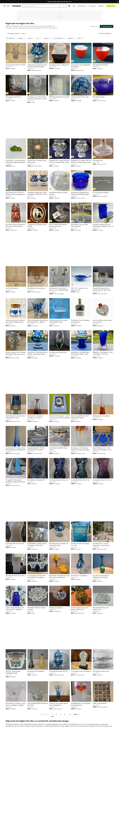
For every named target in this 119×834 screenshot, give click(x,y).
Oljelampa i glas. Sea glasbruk (101, 416)
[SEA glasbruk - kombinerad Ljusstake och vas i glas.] (37, 404)
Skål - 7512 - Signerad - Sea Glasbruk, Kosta (79, 289)
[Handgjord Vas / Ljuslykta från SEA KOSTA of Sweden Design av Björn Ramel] (59, 148)
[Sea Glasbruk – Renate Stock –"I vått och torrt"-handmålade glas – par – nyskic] (59, 276)
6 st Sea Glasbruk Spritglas (101, 192)
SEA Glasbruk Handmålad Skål (36, 480)
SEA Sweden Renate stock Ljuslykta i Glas (100, 608)
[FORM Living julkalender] (103, 691)
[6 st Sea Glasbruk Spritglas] (103, 181)
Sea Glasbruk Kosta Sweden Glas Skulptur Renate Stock (15, 416)
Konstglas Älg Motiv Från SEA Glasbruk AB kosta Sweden (36, 448)
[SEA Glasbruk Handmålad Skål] (37, 468)
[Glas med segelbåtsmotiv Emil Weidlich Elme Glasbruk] (81, 404)
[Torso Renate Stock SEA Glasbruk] (81, 659)
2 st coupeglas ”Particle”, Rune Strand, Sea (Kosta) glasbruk (36, 576)
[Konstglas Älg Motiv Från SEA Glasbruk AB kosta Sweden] (37, 436)
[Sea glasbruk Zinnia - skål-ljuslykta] (59, 53)
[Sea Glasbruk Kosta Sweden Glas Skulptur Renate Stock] (16, 404)
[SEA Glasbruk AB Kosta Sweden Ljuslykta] (59, 181)
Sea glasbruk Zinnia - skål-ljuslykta (59, 65)
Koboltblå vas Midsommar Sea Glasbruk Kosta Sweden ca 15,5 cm (103, 225)
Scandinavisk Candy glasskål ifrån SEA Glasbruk (80, 65)
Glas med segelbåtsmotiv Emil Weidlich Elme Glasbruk (79, 416)
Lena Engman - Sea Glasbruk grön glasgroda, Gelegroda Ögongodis (15, 161)
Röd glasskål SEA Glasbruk (100, 65)
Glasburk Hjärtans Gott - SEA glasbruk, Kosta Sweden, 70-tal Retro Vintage (102, 449)
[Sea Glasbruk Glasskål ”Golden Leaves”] (59, 436)
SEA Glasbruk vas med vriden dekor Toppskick (79, 225)
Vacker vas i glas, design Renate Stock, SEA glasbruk (58, 704)
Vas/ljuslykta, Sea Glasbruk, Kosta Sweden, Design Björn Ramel (37, 65)
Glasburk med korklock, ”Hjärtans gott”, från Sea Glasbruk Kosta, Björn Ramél (15, 321)
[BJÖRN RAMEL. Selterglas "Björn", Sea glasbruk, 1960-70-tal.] (37, 532)
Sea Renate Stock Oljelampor (36, 671)
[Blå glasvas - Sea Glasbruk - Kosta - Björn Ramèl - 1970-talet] (103, 340)
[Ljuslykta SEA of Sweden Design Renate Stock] (37, 148)
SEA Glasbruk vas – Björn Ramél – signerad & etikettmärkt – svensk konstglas (37, 98)
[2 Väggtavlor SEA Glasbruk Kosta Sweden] (37, 213)
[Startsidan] (16, 5)
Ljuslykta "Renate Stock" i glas (80, 97)
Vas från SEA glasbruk (12, 288)
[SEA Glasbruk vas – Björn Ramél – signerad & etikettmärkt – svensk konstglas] (37, 85)
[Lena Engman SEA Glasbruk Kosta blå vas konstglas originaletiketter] (16, 436)
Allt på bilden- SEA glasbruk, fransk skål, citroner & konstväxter (59, 576)
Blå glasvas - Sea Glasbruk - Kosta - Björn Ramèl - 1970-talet (103, 353)
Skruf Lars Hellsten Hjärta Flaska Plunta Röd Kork (102, 321)
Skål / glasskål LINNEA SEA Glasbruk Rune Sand (37, 704)
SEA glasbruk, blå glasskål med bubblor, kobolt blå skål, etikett (80, 193)
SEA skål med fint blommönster (36, 288)
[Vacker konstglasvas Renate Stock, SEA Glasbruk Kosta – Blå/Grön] (37, 308)
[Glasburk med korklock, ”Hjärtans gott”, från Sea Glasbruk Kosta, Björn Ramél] (16, 308)
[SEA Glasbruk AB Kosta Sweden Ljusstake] (37, 596)
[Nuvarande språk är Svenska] (69, 5)
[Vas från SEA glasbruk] (16, 276)
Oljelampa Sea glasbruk (56, 607)
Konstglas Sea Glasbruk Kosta (58, 352)
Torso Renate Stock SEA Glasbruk (81, 671)
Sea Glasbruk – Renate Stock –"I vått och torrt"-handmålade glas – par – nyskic (59, 289)
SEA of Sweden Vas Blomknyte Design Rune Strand (58, 225)
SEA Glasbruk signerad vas (13, 97)
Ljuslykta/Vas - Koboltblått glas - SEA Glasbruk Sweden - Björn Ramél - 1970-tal (80, 353)
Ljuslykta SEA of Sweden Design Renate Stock (36, 161)
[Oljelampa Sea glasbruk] (59, 596)
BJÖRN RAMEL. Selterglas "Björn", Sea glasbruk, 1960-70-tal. (37, 544)
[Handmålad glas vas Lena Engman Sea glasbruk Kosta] (81, 691)
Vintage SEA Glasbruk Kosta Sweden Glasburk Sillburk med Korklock (101, 289)
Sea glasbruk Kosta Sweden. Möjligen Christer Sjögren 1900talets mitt (101, 576)
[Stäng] (117, 2)
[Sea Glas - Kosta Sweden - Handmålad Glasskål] (16, 659)
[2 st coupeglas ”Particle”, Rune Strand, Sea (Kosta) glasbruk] (37, 564)
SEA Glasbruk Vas (98, 160)
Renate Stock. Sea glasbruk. (79, 575)
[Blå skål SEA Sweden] (103, 85)
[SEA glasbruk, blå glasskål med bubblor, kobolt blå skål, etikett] (81, 181)
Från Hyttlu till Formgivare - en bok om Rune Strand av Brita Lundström (59, 416)
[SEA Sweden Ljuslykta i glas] (103, 659)
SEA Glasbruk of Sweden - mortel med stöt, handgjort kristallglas (15, 704)
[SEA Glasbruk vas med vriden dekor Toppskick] (81, 213)
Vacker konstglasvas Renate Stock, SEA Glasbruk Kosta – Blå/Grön (37, 321)
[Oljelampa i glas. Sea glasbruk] (103, 404)
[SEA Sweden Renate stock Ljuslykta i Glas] (103, 596)
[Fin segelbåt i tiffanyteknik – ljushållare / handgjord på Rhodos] (16, 468)
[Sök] (59, 5)
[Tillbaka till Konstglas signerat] (6, 33)
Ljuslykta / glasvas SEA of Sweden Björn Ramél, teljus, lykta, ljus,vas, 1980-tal (16, 353)
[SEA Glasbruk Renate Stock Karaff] (59, 85)
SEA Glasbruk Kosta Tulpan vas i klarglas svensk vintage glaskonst (15, 193)
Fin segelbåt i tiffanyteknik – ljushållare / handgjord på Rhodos (15, 481)
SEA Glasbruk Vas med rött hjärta (15, 575)
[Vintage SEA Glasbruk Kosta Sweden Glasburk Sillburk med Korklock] (103, 276)
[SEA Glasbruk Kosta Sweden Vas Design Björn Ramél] (59, 532)
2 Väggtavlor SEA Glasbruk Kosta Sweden (37, 225)
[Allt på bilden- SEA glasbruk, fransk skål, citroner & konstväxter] (59, 564)
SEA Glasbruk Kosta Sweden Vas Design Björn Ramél (58, 544)
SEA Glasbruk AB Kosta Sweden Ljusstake (36, 608)
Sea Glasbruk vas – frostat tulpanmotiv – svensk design (101, 544)
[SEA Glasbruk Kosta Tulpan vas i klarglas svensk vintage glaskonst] (16, 181)
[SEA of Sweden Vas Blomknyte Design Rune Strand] (59, 213)
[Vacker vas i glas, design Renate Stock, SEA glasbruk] (59, 691)
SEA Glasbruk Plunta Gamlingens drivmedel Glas (80, 321)
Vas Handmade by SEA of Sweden (16, 65)
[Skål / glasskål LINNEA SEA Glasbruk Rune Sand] (37, 691)
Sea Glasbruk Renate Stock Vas (58, 480)
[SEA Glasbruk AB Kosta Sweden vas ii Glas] (81, 532)
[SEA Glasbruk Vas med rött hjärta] (16, 564)
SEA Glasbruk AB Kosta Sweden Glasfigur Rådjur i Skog (58, 321)
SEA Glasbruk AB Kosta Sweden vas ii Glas (80, 544)
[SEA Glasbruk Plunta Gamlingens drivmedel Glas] (81, 308)
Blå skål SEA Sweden (99, 97)
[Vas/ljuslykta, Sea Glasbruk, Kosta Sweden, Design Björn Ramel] (37, 53)
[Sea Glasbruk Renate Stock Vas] (59, 468)
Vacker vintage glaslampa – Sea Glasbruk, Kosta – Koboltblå (15, 608)
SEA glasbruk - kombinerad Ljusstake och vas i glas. (35, 416)
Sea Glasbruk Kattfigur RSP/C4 (58, 671)
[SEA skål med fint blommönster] (37, 276)
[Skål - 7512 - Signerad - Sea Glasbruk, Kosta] (81, 276)
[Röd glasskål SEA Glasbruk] (103, 53)
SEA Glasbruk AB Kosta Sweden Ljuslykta (58, 193)
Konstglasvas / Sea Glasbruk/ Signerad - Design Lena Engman (80, 448)
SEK (74, 6)
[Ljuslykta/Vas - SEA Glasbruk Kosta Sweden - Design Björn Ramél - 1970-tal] (37, 340)
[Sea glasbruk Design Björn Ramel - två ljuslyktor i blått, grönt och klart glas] (37, 181)
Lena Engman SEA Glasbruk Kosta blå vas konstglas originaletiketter (15, 448)
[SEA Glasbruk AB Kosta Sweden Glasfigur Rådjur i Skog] (59, 308)
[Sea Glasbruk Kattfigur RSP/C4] (59, 659)
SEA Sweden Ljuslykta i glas (101, 671)
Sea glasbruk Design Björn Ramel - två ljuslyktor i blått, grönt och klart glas (37, 193)
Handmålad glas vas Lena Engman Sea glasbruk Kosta (81, 704)
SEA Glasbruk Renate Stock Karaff (59, 97)
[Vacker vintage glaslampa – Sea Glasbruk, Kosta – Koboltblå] (16, 596)
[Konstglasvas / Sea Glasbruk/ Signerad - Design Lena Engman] (81, 436)
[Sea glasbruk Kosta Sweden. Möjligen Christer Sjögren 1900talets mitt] (103, 564)
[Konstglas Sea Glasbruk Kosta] (59, 340)
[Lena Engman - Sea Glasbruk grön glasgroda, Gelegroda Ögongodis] (16, 148)
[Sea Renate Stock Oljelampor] (37, 659)
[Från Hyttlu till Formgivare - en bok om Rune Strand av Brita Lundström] (59, 404)
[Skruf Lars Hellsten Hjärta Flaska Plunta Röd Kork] (103, 308)
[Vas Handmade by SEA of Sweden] (16, 53)
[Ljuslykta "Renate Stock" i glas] (81, 85)
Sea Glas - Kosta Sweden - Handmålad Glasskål (13, 672)
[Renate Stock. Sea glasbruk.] (81, 564)
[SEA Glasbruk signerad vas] (16, 85)
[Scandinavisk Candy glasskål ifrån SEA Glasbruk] (81, 53)
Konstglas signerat (14, 33)
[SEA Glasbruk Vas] (103, 148)
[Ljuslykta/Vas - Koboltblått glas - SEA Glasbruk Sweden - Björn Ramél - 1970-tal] (81, 340)
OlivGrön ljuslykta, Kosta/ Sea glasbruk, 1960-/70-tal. (79, 608)
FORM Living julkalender (100, 703)
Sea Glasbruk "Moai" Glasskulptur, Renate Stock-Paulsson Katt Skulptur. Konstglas (15, 225)
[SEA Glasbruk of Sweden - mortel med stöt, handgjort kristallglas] (16, 691)
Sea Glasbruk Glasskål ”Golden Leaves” (58, 448)
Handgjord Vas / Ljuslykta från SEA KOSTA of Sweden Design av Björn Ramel (59, 161)
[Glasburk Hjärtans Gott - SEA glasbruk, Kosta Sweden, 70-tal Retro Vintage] (103, 436)
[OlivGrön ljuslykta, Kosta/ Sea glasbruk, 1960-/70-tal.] (81, 596)
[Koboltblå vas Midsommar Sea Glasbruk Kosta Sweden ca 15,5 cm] (103, 213)
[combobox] (41, 6)
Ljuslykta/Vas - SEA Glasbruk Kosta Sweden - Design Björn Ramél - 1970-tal (37, 353)
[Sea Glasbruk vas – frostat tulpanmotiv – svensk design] (103, 532)
